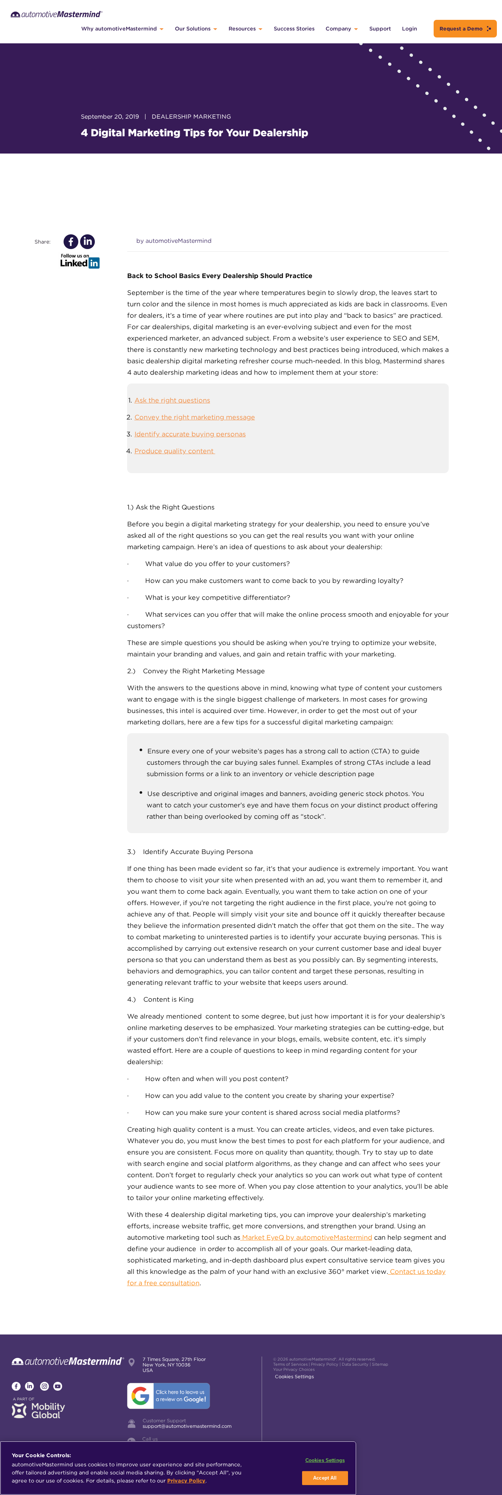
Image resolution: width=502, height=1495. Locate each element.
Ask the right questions (172, 400)
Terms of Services (290, 1364)
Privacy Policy (324, 1364)
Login (409, 28)
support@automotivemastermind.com (187, 1426)
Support (380, 28)
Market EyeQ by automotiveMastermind (307, 1237)
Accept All (325, 1478)
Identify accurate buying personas (190, 434)
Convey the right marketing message (195, 417)
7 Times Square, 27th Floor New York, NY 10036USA (174, 1365)
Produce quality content (175, 451)
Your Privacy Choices (294, 1369)
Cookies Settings (294, 1376)
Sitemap (380, 1364)
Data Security (355, 1364)
